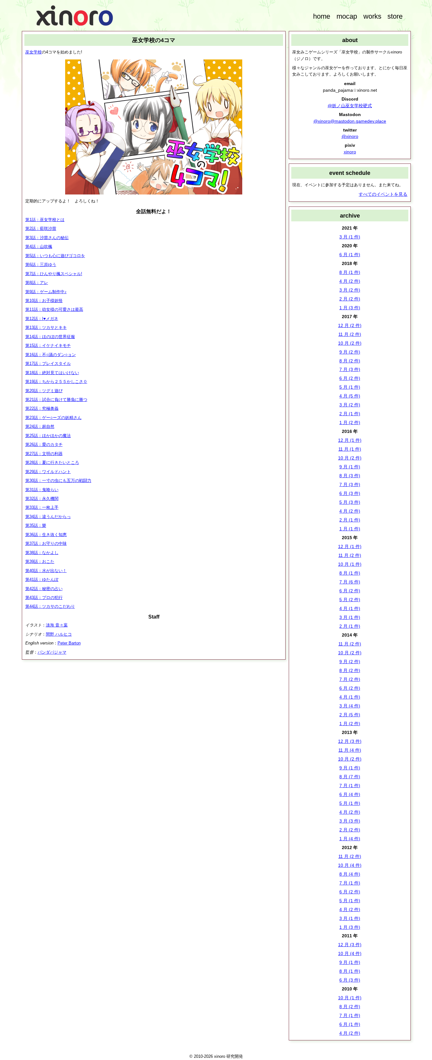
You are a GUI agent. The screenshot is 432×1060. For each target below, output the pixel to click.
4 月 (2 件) (349, 281)
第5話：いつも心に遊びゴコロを (55, 255)
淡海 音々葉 (57, 625)
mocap (346, 16)
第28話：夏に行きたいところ (52, 462)
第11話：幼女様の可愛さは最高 (54, 309)
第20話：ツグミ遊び (44, 390)
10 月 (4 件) (349, 865)
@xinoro (350, 136)
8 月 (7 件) (349, 776)
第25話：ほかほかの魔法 (48, 435)
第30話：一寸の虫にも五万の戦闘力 (58, 480)
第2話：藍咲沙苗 (40, 228)
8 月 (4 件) (349, 874)
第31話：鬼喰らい (42, 489)
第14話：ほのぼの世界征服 (50, 336)
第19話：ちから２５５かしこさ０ (56, 381)
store (395, 16)
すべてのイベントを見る (383, 194)
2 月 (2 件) (349, 298)
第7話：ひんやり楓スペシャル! (53, 273)
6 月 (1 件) (349, 254)
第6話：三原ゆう (40, 264)
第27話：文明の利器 (44, 453)
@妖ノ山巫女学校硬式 (350, 105)
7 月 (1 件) (349, 785)
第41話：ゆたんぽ (42, 579)
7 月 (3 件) (349, 369)
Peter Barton (69, 643)
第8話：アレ (36, 282)
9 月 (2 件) (349, 351)
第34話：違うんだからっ (48, 516)
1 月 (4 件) (349, 838)
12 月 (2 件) (349, 325)
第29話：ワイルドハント (48, 471)
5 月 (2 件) (349, 599)
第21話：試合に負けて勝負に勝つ (56, 399)
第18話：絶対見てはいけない (52, 372)
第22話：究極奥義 (42, 408)
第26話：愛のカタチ (44, 444)
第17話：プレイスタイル (48, 363)
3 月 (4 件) (349, 705)
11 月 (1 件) (349, 449)
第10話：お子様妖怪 (44, 300)
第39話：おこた (39, 561)
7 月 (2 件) (349, 679)
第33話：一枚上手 (42, 507)
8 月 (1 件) (349, 272)
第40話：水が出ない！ (46, 570)
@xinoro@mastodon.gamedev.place (349, 121)
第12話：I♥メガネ (41, 318)
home (321, 16)
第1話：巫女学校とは (45, 219)
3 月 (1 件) (349, 236)
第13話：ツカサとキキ (46, 327)
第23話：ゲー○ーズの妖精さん (53, 417)
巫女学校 (33, 52)
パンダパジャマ (52, 652)
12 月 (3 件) (349, 741)
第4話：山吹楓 (38, 246)
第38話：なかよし (42, 552)
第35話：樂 (35, 525)
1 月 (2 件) (349, 422)
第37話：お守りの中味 (46, 543)
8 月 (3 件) (349, 475)
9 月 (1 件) (349, 466)
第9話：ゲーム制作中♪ (46, 291)
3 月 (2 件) (349, 290)
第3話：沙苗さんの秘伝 (47, 237)
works (372, 16)
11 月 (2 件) (349, 334)
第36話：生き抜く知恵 (46, 534)
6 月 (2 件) (349, 378)
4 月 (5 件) (349, 395)
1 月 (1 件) (349, 528)
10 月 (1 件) (349, 564)
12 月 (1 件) (349, 440)
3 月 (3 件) (349, 820)
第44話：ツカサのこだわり (50, 606)
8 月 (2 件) (349, 360)
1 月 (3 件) (349, 307)
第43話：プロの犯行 (44, 597)
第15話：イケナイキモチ (48, 345)
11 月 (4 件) (349, 750)
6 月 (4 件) (349, 794)
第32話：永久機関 (42, 498)
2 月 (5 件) (349, 714)
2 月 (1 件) (349, 413)
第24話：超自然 (39, 426)
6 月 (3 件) (349, 493)
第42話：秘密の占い (44, 588)
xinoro (350, 151)
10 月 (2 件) (349, 343)
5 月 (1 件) (349, 387)
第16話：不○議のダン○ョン (50, 354)
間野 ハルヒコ (59, 634)
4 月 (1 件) (349, 608)
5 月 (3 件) (349, 502)
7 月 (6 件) (349, 581)
